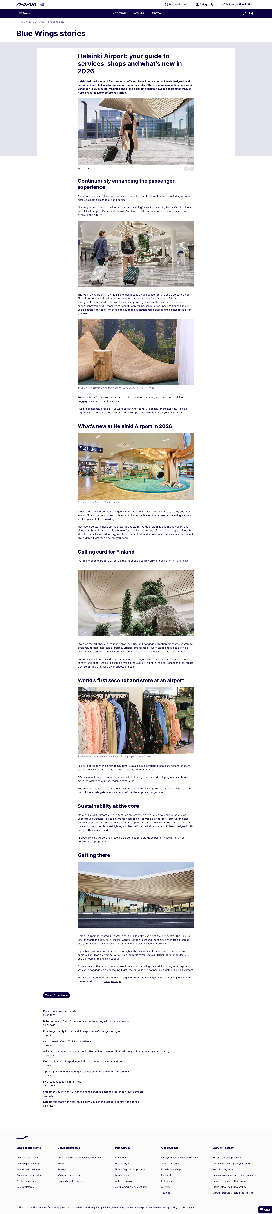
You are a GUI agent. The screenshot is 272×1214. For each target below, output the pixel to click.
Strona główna (23, 21)
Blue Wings (38, 21)
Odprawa (156, 12)
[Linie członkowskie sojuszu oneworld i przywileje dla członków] (42, 4)
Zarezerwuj (119, 12)
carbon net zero (87, 85)
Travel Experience (55, 21)
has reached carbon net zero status (129, 837)
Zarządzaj (138, 12)
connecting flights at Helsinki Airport (171, 970)
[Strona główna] (26, 4)
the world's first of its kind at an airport (133, 769)
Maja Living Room (93, 294)
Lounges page (112, 981)
